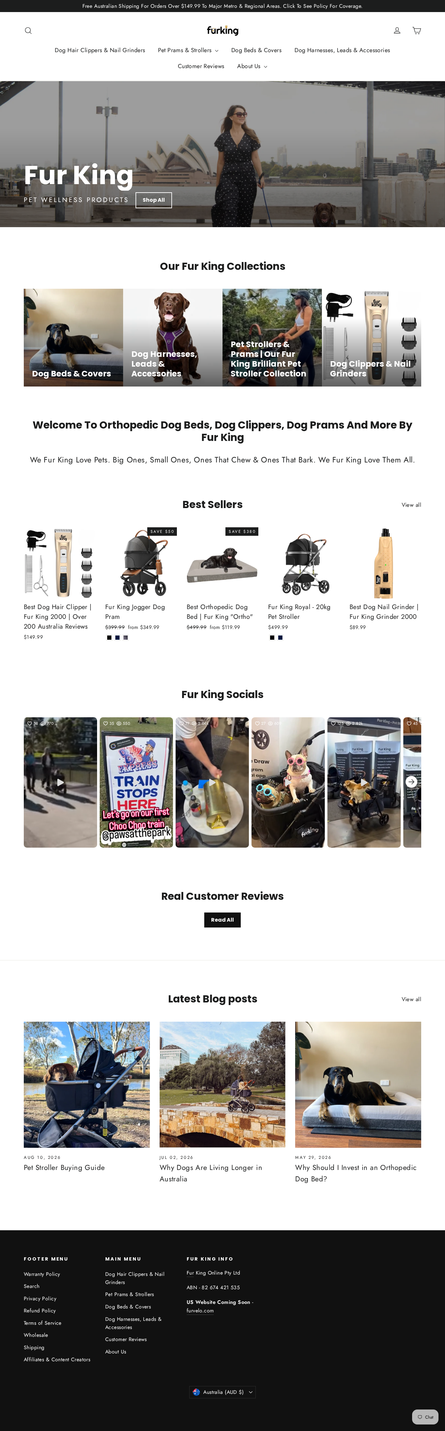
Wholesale (36, 1335)
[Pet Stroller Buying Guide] (87, 1085)
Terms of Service (43, 1323)
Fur (190, 1273)
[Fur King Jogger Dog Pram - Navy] (117, 637)
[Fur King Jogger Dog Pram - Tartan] (125, 637)
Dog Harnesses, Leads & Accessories (342, 50)
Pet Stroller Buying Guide (64, 1167)
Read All (222, 920)
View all (411, 505)
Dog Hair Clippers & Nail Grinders (100, 50)
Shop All (154, 200)
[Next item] (411, 782)
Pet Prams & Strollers (185, 50)
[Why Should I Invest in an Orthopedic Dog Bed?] (358, 1085)
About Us (249, 66)
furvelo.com (200, 1310)
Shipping (34, 1347)
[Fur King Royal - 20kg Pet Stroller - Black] (272, 637)
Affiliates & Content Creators (57, 1359)
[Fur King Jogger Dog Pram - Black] (109, 637)
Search (32, 1286)
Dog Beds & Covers (256, 50)
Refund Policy (40, 1310)
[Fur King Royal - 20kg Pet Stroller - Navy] (280, 637)
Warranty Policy (42, 1274)
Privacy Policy (40, 1298)
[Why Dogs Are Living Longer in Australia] (223, 1085)
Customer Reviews (201, 66)
